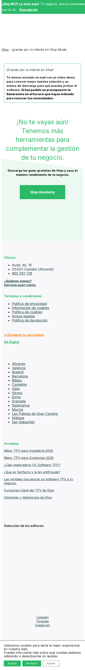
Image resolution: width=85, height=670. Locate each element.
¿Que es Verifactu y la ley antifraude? (32, 472)
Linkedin (42, 617)
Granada (19, 401)
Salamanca (21, 405)
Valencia (19, 368)
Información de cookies (30, 308)
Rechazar (31, 663)
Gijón (16, 389)
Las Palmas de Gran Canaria (35, 414)
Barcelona (20, 376)
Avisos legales (23, 316)
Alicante (18, 364)
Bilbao (17, 380)
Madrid (18, 372)
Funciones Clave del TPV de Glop (29, 490)
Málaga (18, 418)
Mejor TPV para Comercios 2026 (29, 458)
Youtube (42, 621)
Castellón (19, 384)
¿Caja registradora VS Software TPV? (32, 465)
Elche (16, 397)
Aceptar (12, 663)
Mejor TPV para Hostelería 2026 (28, 451)
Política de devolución (29, 320)
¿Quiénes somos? (18, 281)
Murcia (17, 409)
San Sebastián (23, 422)
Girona (17, 393)
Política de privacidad (29, 304)
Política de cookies (27, 312)
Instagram (42, 625)
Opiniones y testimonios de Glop (28, 497)
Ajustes (51, 663)
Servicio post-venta (20, 285)
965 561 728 (22, 273)
